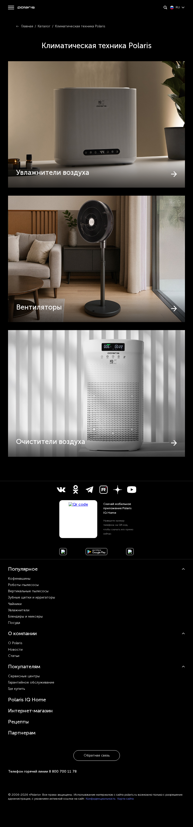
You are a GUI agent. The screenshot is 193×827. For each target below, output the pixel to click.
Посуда (14, 623)
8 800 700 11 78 (63, 771)
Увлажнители (18, 610)
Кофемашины (19, 578)
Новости (15, 649)
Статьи (13, 656)
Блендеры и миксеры (25, 616)
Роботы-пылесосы (23, 585)
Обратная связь (97, 755)
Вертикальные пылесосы (28, 591)
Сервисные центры (24, 676)
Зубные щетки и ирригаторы (31, 597)
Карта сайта (125, 798)
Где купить (16, 689)
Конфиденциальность (100, 798)
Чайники (15, 604)
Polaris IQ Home (27, 700)
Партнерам (21, 733)
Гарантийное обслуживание (31, 682)
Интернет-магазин (30, 711)
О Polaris (15, 643)
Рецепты (18, 722)
